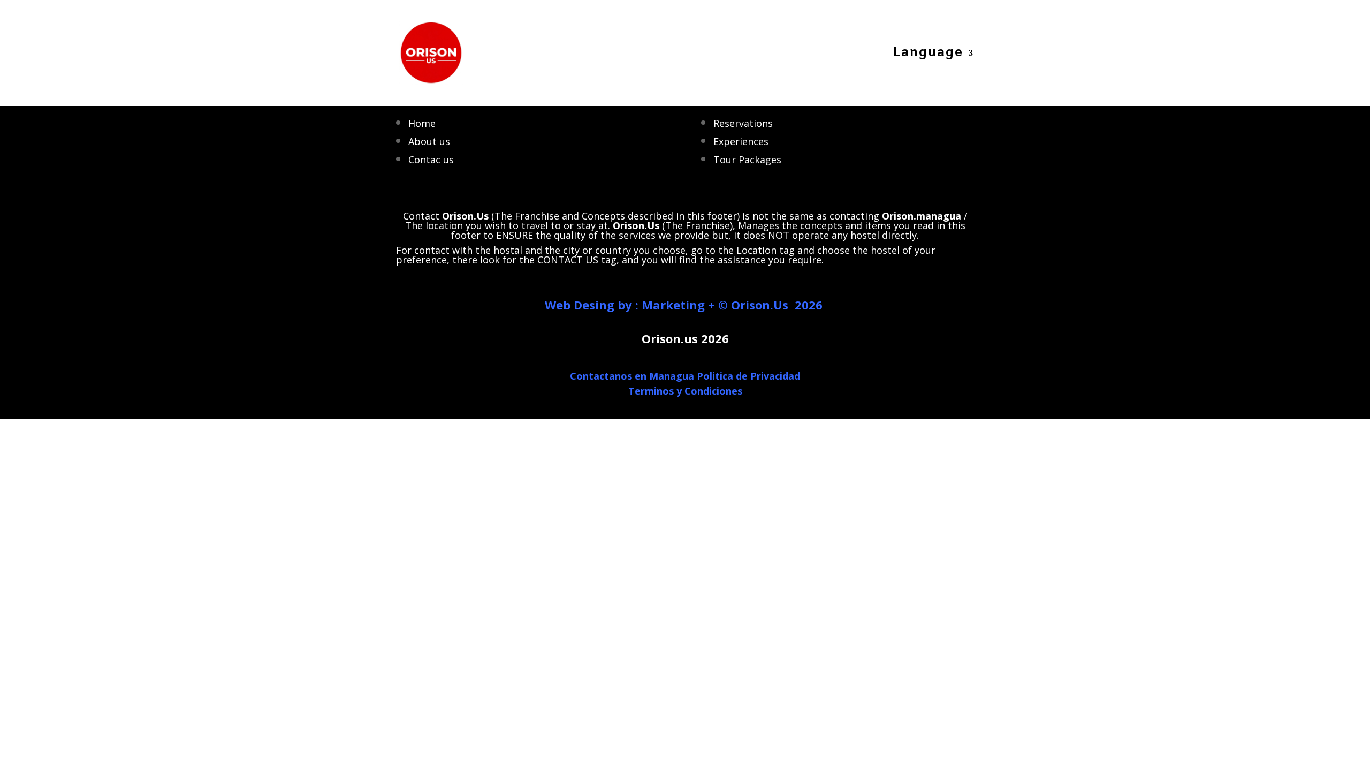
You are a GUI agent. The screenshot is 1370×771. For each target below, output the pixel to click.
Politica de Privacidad (748, 375)
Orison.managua (921, 215)
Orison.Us (636, 225)
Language (928, 55)
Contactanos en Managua (632, 375)
